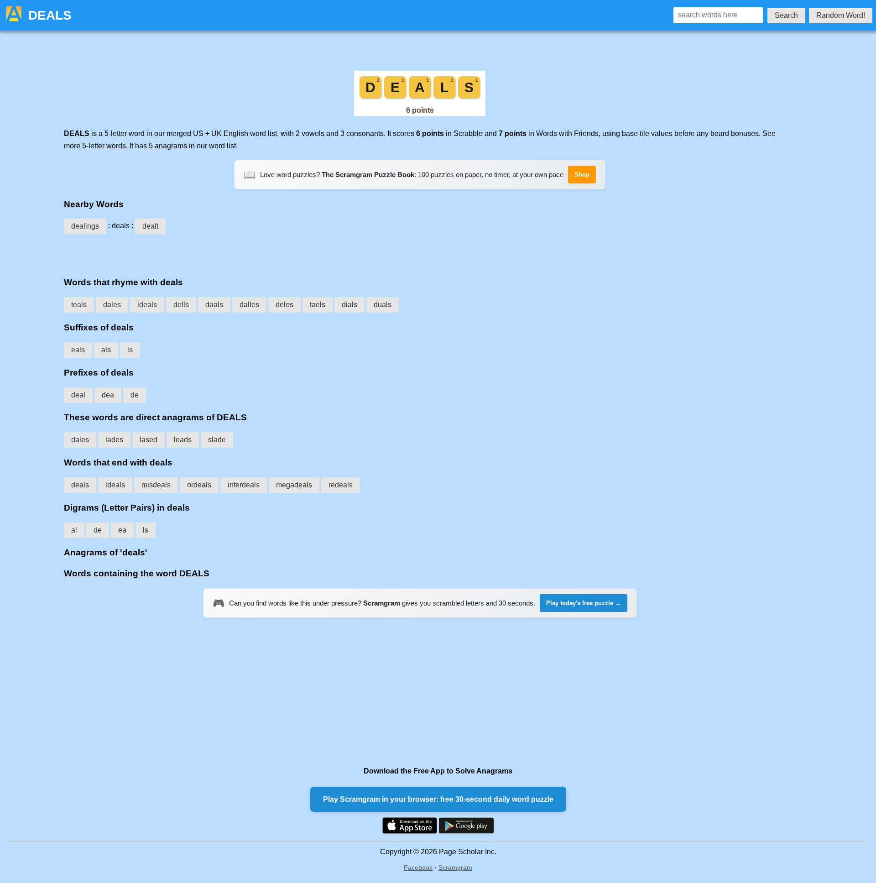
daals (214, 304)
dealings (85, 226)
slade (217, 440)
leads (183, 440)
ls (130, 350)
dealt (150, 226)
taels (317, 304)
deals (80, 485)
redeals (340, 485)
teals (79, 304)
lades (114, 440)
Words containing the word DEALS (136, 573)
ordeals (199, 485)
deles (284, 304)
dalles (249, 304)
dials (349, 304)
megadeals (294, 485)
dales (112, 304)
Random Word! (840, 15)
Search (786, 15)
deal (78, 395)
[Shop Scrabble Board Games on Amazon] (419, 114)
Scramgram (455, 867)
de (134, 395)
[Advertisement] (420, 252)
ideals (147, 304)
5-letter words (104, 146)
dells (181, 304)
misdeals (156, 485)
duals (382, 304)
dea (108, 395)
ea (122, 530)
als (106, 350)
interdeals (244, 485)
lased (148, 440)
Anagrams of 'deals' (105, 552)
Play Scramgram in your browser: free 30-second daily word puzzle (438, 799)
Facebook (418, 867)
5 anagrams (168, 146)
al (74, 530)
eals (78, 350)
